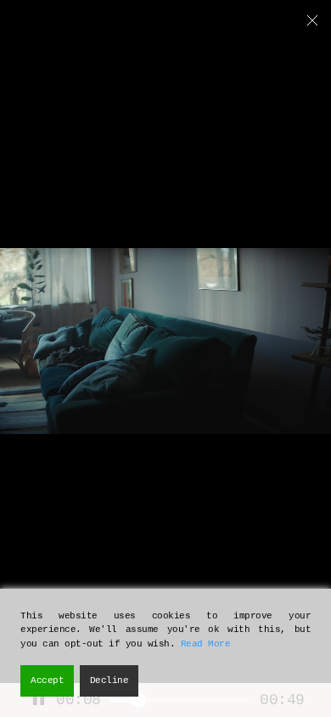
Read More (206, 644)
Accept (47, 680)
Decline (109, 680)
